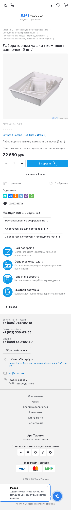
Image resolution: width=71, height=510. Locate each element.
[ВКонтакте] (10, 196)
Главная (7, 29)
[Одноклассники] (15, 196)
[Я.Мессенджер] (5, 196)
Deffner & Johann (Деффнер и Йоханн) (24, 135)
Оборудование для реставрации (19, 32)
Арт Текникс (35, 435)
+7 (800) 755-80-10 (17, 322)
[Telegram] (20, 196)
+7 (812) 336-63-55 (17, 332)
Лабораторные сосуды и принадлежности (24, 35)
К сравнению (15, 183)
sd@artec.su (16, 373)
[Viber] (26, 196)
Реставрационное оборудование (31, 29)
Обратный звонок (17, 350)
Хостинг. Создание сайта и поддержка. (35, 504)
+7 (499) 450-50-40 (18, 342)
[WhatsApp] (31, 196)
